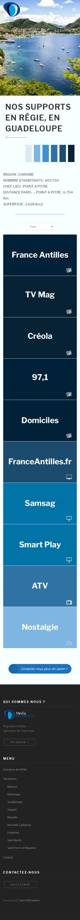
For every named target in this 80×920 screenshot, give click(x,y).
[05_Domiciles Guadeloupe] (40, 420)
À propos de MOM (14, 769)
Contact (8, 857)
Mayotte (12, 817)
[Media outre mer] (11, 9)
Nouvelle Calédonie (19, 825)
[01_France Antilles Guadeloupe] (40, 255)
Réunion (12, 787)
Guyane (12, 809)
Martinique (13, 794)
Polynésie (13, 832)
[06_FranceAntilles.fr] (40, 462)
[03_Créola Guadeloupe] (40, 338)
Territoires (10, 779)
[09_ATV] (40, 586)
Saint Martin (14, 840)
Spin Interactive (29, 900)
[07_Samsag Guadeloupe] (40, 503)
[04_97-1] (40, 379)
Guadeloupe (15, 802)
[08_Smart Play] (40, 544)
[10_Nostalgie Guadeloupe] (40, 627)
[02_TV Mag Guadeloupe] (40, 296)
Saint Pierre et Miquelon (21, 848)
